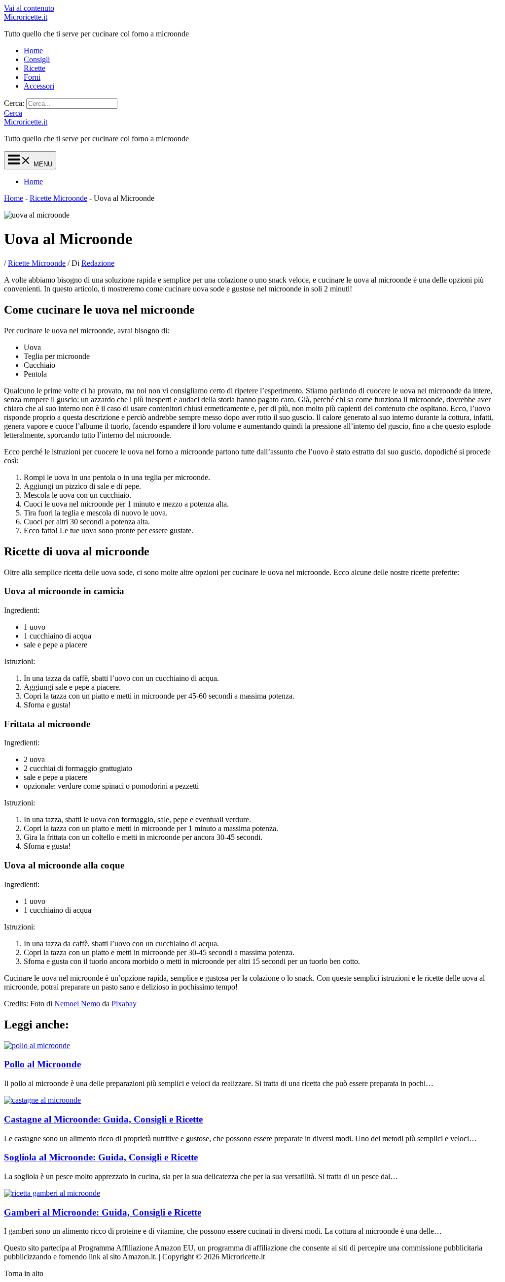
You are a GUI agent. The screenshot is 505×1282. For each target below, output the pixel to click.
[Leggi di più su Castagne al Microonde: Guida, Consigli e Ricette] (42, 1100)
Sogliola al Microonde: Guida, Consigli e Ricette (101, 1157)
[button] (13, 113)
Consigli (37, 59)
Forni (32, 77)
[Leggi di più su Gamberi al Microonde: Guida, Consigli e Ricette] (52, 1193)
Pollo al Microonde (42, 1064)
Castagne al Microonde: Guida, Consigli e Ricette (103, 1119)
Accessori (39, 86)
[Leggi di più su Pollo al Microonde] (37, 1045)
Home (33, 50)
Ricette (34, 68)
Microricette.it (25, 17)
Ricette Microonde (58, 198)
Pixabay (124, 1003)
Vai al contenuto (29, 8)
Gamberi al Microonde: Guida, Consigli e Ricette (102, 1212)
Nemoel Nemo (77, 1003)
